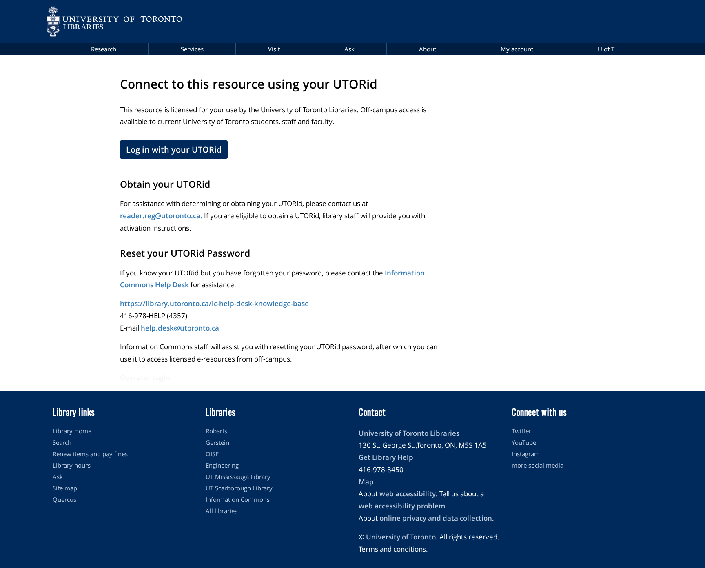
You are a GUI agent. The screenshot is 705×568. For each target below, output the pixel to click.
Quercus (64, 499)
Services (192, 49)
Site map (65, 488)
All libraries (221, 511)
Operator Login (145, 377)
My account (517, 49)
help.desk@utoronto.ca (180, 328)
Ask (349, 49)
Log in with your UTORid (174, 149)
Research (103, 49)
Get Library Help (386, 457)
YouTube (524, 442)
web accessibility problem (402, 505)
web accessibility (407, 493)
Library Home (72, 431)
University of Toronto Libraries (409, 433)
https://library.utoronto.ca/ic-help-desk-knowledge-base (214, 303)
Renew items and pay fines (90, 454)
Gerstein (217, 442)
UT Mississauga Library (238, 477)
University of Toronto (401, 536)
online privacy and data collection (435, 518)
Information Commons (238, 499)
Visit (274, 49)
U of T (606, 49)
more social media (537, 465)
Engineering (222, 465)
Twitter (521, 431)
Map (366, 481)
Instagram (526, 454)
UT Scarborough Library (239, 488)
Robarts (216, 431)
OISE (212, 454)
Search (62, 442)
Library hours (72, 465)
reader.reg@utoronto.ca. (161, 215)
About (427, 49)
